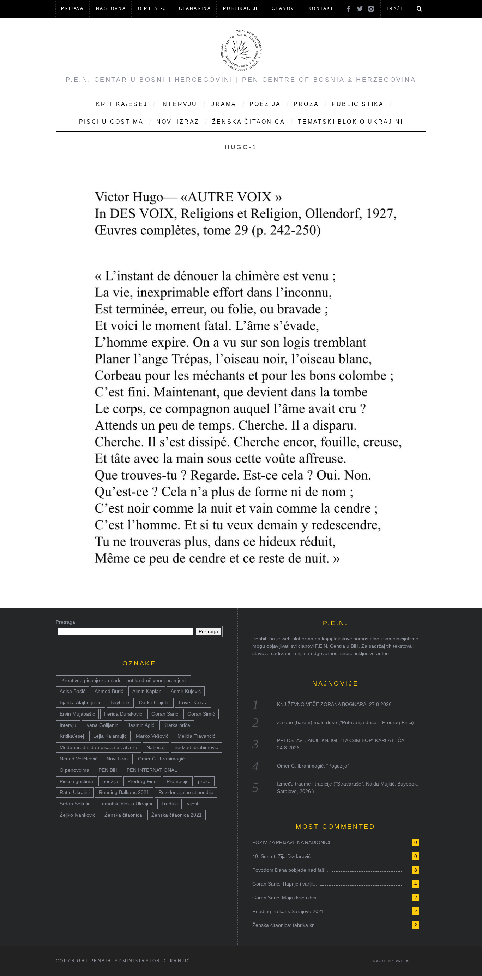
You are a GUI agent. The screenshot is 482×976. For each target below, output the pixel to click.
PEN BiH (108, 770)
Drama (223, 104)
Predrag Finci (142, 781)
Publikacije (241, 8)
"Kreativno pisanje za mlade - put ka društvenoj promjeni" (123, 680)
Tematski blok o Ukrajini (350, 122)
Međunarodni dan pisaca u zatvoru (98, 747)
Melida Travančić (196, 736)
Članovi (284, 8)
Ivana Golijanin (102, 725)
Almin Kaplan (147, 691)
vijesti (193, 803)
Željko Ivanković (77, 815)
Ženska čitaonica (248, 122)
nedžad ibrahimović (196, 747)
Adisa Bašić (72, 691)
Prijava (72, 8)
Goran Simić (201, 714)
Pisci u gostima (111, 122)
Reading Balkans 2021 (124, 792)
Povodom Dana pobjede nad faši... (291, 870)
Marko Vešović (152, 736)
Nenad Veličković (78, 759)
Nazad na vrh (389, 961)
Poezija (265, 104)
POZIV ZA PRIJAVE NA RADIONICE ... (295, 842)
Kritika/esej (72, 736)
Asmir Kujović (186, 691)
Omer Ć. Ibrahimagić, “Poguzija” (313, 766)
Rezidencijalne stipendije (185, 792)
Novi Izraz (177, 122)
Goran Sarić (164, 714)
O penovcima (74, 770)
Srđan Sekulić (75, 803)
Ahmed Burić (109, 691)
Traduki (169, 803)
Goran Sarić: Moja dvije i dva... (286, 897)
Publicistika (358, 104)
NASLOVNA (111, 8)
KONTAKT (321, 8)
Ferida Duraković (123, 714)
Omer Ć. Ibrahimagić (161, 759)
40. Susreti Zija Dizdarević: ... (285, 856)
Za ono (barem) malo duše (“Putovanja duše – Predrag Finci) (345, 722)
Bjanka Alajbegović (80, 702)
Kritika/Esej (121, 104)
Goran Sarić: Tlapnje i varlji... (284, 884)
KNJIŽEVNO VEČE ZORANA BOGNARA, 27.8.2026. (335, 704)
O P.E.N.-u (152, 8)
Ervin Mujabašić (77, 714)
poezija (110, 781)
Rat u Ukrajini (75, 792)
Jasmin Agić (141, 725)
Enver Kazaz (193, 702)
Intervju (179, 104)
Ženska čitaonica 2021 (176, 815)
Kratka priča (176, 725)
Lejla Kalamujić (110, 736)
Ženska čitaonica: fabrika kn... (285, 925)
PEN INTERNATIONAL (152, 770)
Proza (306, 104)
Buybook (120, 702)
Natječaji (155, 747)
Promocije (178, 781)
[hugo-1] (241, 593)
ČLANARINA (195, 8)
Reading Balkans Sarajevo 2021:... (291, 911)
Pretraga (65, 622)
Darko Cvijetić (154, 702)
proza (204, 781)
